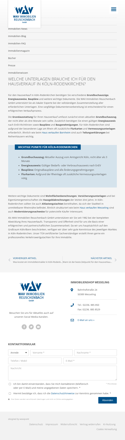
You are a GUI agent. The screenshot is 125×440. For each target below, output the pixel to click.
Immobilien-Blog (17, 36)
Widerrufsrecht (69, 424)
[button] (113, 9)
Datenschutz (36, 424)
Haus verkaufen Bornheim (56, 132)
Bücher (12, 58)
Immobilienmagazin (19, 50)
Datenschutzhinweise (63, 393)
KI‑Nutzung (109, 424)
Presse (11, 65)
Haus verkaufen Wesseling (94, 207)
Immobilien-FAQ (17, 43)
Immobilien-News (17, 28)
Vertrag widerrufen (90, 424)
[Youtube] (38, 326)
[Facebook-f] (24, 326)
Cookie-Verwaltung (107, 429)
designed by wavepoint (18, 419)
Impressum (52, 424)
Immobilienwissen (18, 72)
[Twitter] (31, 326)
